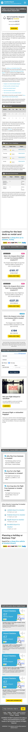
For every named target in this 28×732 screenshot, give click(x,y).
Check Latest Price (14, 276)
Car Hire (14, 712)
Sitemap (17, 715)
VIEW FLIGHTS (21, 149)
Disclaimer (22, 713)
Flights (9, 712)
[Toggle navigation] (25, 2)
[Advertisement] (14, 213)
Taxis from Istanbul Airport (9, 90)
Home (5, 712)
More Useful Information (14, 700)
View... (4, 629)
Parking (5, 713)
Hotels (10, 713)
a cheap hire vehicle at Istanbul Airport (13, 542)
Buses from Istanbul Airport (9, 88)
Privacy (12, 715)
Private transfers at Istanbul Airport (11, 86)
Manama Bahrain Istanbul (5, 183)
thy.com (10, 129)
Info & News (16, 713)
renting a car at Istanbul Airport (13, 68)
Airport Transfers (21, 712)
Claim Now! (7, 406)
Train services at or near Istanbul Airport (12, 92)
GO (23, 709)
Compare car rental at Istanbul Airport (11, 83)
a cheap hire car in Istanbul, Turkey (12, 238)
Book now (14, 28)
